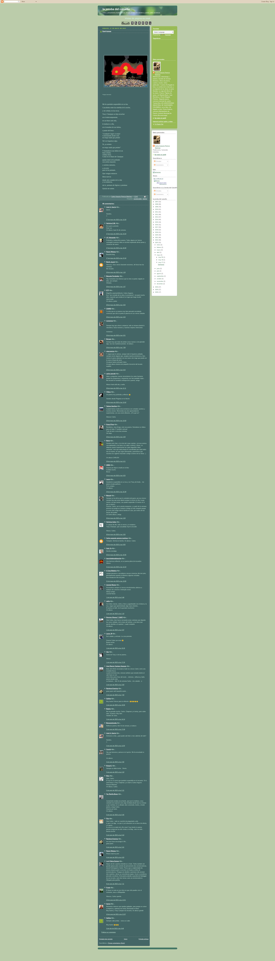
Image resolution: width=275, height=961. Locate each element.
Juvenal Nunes (111, 585)
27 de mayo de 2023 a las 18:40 (116, 248)
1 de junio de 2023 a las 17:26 (115, 662)
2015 (157, 222)
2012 (157, 214)
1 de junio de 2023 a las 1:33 (115, 613)
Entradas (158, 161)
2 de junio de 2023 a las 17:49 (115, 729)
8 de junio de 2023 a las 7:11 (115, 884)
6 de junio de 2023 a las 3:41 (115, 847)
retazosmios (110, 351)
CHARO (108, 308)
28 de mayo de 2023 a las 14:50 (116, 420)
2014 (157, 219)
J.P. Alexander (111, 237)
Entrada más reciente (105, 939)
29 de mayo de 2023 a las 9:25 (115, 475)
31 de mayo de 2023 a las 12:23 (116, 567)
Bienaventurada (111, 723)
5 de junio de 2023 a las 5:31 (115, 790)
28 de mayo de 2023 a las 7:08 (115, 347)
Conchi (108, 749)
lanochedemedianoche (113, 558)
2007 (157, 202)
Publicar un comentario (108, 932)
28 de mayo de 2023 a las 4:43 (115, 317)
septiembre (160, 276)
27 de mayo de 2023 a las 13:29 (116, 219)
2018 (157, 230)
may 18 (160, 260)
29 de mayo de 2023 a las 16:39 (116, 492)
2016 (157, 225)
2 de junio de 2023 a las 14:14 (115, 719)
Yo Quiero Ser (159, 124)
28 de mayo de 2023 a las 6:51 (115, 335)
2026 (157, 292)
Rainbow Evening (112, 688)
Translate (168, 35)
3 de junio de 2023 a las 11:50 (115, 746)
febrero (159, 247)
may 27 (160, 262)
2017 (157, 227)
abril (158, 252)
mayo (159, 255)
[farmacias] (157, 172)
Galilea (108, 698)
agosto (159, 273)
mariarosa (109, 321)
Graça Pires (110, 424)
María (108, 440)
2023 (157, 242)
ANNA (108, 465)
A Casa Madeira (111, 571)
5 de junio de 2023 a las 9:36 (115, 815)
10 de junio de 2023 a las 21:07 (116, 914)
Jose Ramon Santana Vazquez (116, 666)
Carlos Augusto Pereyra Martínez (162, 73)
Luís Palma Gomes (112, 861)
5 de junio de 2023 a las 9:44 (115, 835)
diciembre (160, 284)
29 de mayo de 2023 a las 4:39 (115, 437)
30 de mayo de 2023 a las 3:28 (115, 518)
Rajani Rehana (111, 252)
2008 (157, 204)
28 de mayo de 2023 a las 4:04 (115, 305)
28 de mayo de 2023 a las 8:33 (115, 370)
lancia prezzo (163, 184)
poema (145, 199)
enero (159, 245)
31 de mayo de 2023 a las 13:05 (116, 581)
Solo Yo (109, 548)
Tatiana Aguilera (111, 406)
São (107, 652)
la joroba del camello (116, 9)
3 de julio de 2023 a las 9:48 (115, 928)
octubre (159, 279)
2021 (157, 237)
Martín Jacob (110, 262)
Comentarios (159, 165)
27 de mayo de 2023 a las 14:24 (116, 234)
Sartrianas (161, 264)
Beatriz (108, 709)
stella (108, 601)
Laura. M (109, 633)
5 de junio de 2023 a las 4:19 (115, 772)
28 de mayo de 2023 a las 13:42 (116, 402)
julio (158, 271)
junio (158, 268)
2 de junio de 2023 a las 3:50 (115, 685)
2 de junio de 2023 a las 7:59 (115, 695)
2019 (157, 232)
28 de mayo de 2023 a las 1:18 (115, 272)
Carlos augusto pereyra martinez (117, 538)
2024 (157, 287)
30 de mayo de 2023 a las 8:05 (115, 544)
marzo (159, 250)
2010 (157, 209)
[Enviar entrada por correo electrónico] (145, 196)
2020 (157, 235)
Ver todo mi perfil (160, 118)
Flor (107, 818)
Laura (108, 479)
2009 (157, 207)
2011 (157, 212)
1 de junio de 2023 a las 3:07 (115, 630)
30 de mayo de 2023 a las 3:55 (115, 534)
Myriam (108, 339)
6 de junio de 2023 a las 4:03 (115, 857)
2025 (157, 289)
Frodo (108, 887)
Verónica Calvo (111, 522)
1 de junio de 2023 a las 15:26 (115, 648)
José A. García (111, 207)
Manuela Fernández (112, 276)
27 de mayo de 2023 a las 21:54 (116, 258)
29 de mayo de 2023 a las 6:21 (115, 461)
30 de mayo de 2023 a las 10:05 (116, 555)
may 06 (160, 257)
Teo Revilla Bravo (112, 794)
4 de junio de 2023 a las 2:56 (115, 762)
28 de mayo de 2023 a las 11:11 (116, 388)
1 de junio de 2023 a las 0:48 (115, 597)
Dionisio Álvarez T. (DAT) (114, 617)
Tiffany (108, 392)
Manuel (108, 495)
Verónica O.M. (111, 223)
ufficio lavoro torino (161, 183)
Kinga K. (109, 766)
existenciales (138, 199)
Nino (107, 776)
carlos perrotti (111, 373)
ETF (107, 290)
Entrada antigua (143, 939)
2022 (157, 240)
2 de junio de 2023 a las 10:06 (115, 705)
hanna (108, 904)
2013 (157, 217)
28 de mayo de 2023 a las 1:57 (115, 286)
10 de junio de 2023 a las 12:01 (116, 900)
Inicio (125, 939)
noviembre (160, 281)
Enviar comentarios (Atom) (116, 943)
